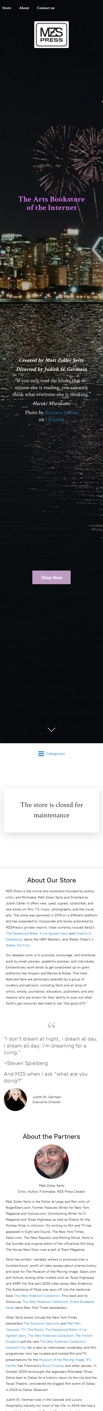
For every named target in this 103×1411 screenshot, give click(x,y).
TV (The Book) (32, 1330)
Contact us (45, 8)
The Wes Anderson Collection (37, 1296)
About (24, 8)
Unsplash (55, 419)
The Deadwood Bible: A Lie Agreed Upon (37, 933)
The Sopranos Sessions (42, 1323)
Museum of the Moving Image (61, 1360)
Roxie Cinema (52, 1366)
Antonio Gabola (61, 412)
